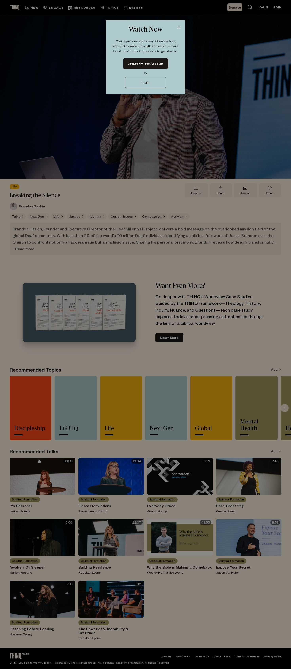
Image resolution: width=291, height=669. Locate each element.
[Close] (179, 27)
